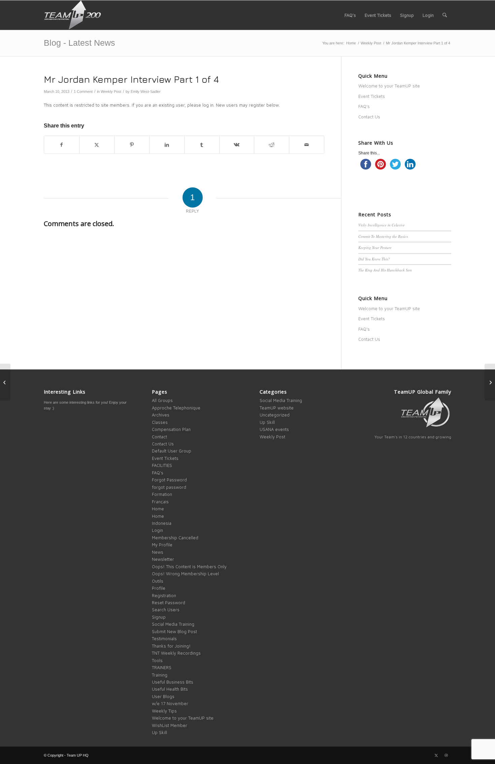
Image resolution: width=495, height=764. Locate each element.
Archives (160, 414)
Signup (159, 617)
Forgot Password (169, 479)
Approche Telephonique (176, 407)
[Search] (444, 15)
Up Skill (159, 732)
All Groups (162, 400)
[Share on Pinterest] (131, 144)
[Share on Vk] (237, 144)
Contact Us (369, 116)
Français (160, 501)
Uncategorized (275, 414)
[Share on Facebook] (61, 144)
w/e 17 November (170, 703)
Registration (164, 595)
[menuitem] (350, 15)
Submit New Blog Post (174, 631)
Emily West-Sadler (146, 91)
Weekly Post (111, 91)
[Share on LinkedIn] (167, 144)
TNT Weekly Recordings (176, 653)
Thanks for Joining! (171, 646)
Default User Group (171, 450)
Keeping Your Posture (375, 247)
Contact (159, 436)
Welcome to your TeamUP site (389, 85)
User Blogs (163, 696)
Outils (157, 581)
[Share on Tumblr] (202, 144)
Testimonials (164, 638)
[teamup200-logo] (72, 15)
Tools (157, 660)
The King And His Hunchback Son (385, 269)
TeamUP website (277, 407)
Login (157, 530)
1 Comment (83, 91)
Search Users (165, 609)
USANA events (274, 429)
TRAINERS (161, 667)
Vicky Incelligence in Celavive (381, 224)
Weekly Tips (164, 711)
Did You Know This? (374, 258)
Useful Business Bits (172, 682)
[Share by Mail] (306, 144)
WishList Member (169, 725)
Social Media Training (173, 624)
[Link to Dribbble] (446, 755)
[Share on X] (96, 144)
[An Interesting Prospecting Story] (5, 382)
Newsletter (163, 559)
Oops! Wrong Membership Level (185, 573)
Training (159, 675)
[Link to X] (436, 755)
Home (158, 508)
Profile (158, 588)
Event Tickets (371, 96)
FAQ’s (364, 106)
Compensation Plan (171, 429)
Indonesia (161, 523)
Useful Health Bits (170, 689)
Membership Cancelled (175, 537)
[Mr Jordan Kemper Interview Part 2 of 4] (490, 382)
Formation (162, 494)
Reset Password (168, 602)
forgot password (169, 487)
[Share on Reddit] (271, 144)
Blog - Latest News (79, 42)
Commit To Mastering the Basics (383, 236)
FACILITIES (162, 465)
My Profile (162, 544)
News (157, 552)
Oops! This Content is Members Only (189, 566)
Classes (160, 422)
